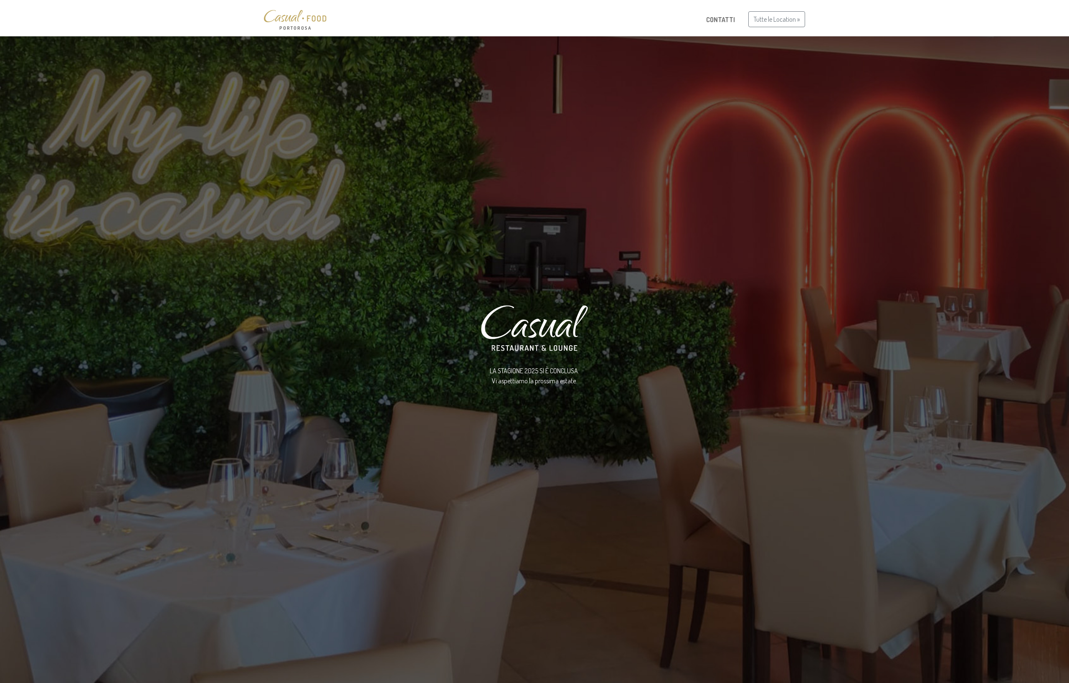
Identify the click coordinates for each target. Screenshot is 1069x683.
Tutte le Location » (777, 19)
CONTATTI (720, 19)
